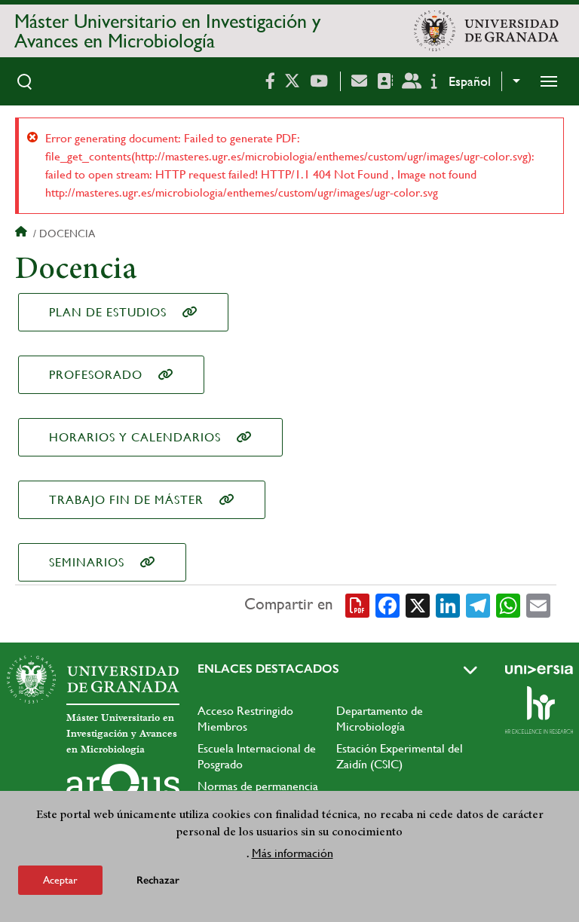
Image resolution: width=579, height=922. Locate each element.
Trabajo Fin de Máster (126, 500)
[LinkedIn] (448, 604)
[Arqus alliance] (122, 788)
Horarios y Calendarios (135, 437)
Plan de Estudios (108, 312)
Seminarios (86, 562)
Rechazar (157, 880)
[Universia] (539, 669)
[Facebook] (387, 604)
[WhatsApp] (508, 604)
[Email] (538, 604)
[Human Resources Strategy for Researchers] (539, 709)
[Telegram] (478, 604)
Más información (292, 853)
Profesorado (95, 375)
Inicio (22, 233)
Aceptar (60, 880)
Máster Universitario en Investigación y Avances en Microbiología (167, 30)
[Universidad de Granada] (486, 31)
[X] (418, 604)
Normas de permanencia (258, 786)
